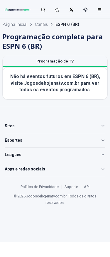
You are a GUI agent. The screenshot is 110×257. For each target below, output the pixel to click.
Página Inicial (14, 24)
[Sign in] (71, 9)
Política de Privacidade (40, 187)
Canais (41, 24)
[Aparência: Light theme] (85, 9)
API (86, 187)
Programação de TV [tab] (55, 61)
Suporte (71, 187)
